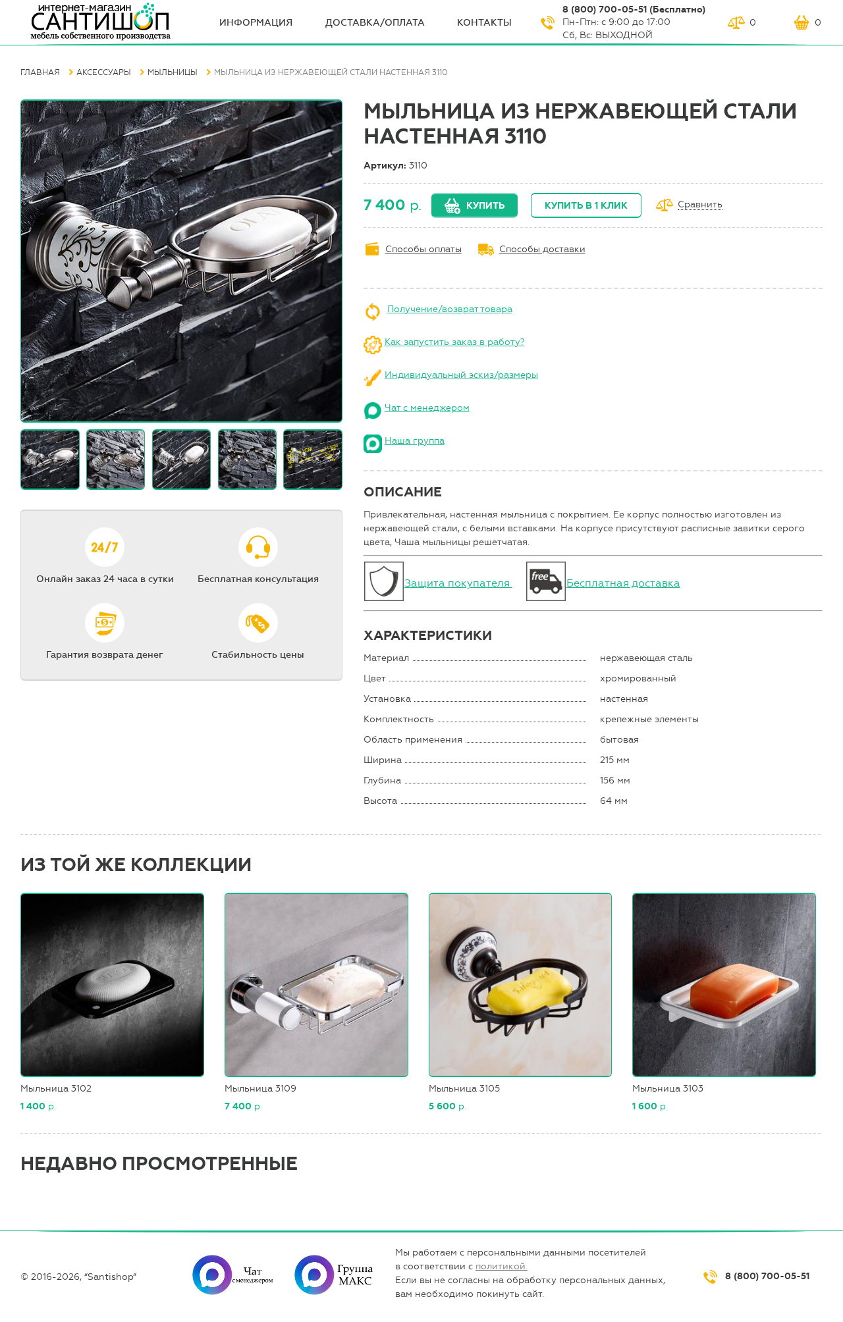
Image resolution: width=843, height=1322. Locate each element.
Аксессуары (103, 72)
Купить (485, 205)
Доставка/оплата (375, 22)
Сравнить (700, 205)
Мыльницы (173, 72)
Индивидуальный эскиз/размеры (461, 375)
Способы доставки (542, 249)
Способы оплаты (423, 249)
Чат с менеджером (427, 407)
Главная (40, 72)
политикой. (502, 1266)
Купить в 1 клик (586, 205)
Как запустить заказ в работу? (455, 342)
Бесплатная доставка (623, 583)
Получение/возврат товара (449, 309)
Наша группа (415, 440)
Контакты (484, 22)
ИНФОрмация (255, 22)
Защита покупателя (458, 583)
